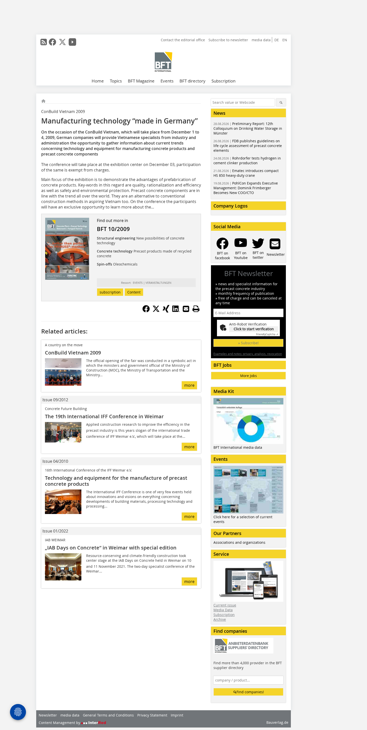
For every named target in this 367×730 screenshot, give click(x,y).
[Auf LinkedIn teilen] (176, 311)
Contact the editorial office (183, 40)
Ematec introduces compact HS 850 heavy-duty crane (246, 173)
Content (134, 292)
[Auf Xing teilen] (166, 311)
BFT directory (192, 81)
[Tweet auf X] (156, 311)
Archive (219, 619)
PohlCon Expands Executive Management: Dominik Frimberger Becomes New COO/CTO (245, 188)
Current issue (224, 605)
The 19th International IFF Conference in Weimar (104, 416)
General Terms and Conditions (108, 715)
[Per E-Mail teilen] (186, 308)
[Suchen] (281, 102)
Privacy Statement (152, 715)
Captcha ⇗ (267, 334)
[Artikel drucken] (196, 308)
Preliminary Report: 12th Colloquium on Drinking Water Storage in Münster (247, 128)
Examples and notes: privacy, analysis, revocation (247, 354)
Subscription (223, 81)
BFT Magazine (141, 81)
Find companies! (250, 692)
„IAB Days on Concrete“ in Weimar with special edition (111, 547)
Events (167, 81)
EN (284, 40)
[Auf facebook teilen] (146, 311)
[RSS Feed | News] (43, 42)
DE (276, 40)
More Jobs (248, 375)
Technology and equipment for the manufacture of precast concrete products (116, 480)
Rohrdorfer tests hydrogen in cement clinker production (247, 160)
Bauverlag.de (277, 722)
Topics (116, 81)
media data (261, 40)
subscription (110, 292)
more (189, 385)
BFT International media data (237, 447)
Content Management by (60, 722)
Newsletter (48, 715)
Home (98, 81)
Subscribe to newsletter (228, 40)
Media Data (223, 610)
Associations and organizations (239, 542)
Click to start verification (254, 328)
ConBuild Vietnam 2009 (73, 352)
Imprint (177, 715)
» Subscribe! (248, 342)
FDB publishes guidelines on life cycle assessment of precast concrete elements (247, 145)
